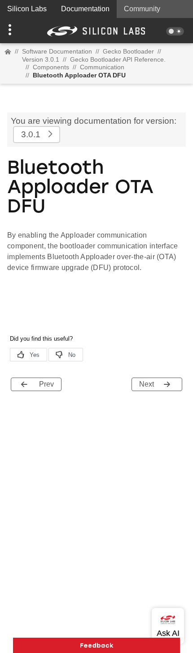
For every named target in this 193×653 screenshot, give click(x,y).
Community (142, 9)
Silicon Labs (27, 9)
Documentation (85, 9)
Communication (102, 67)
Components (51, 67)
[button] (14, 30)
